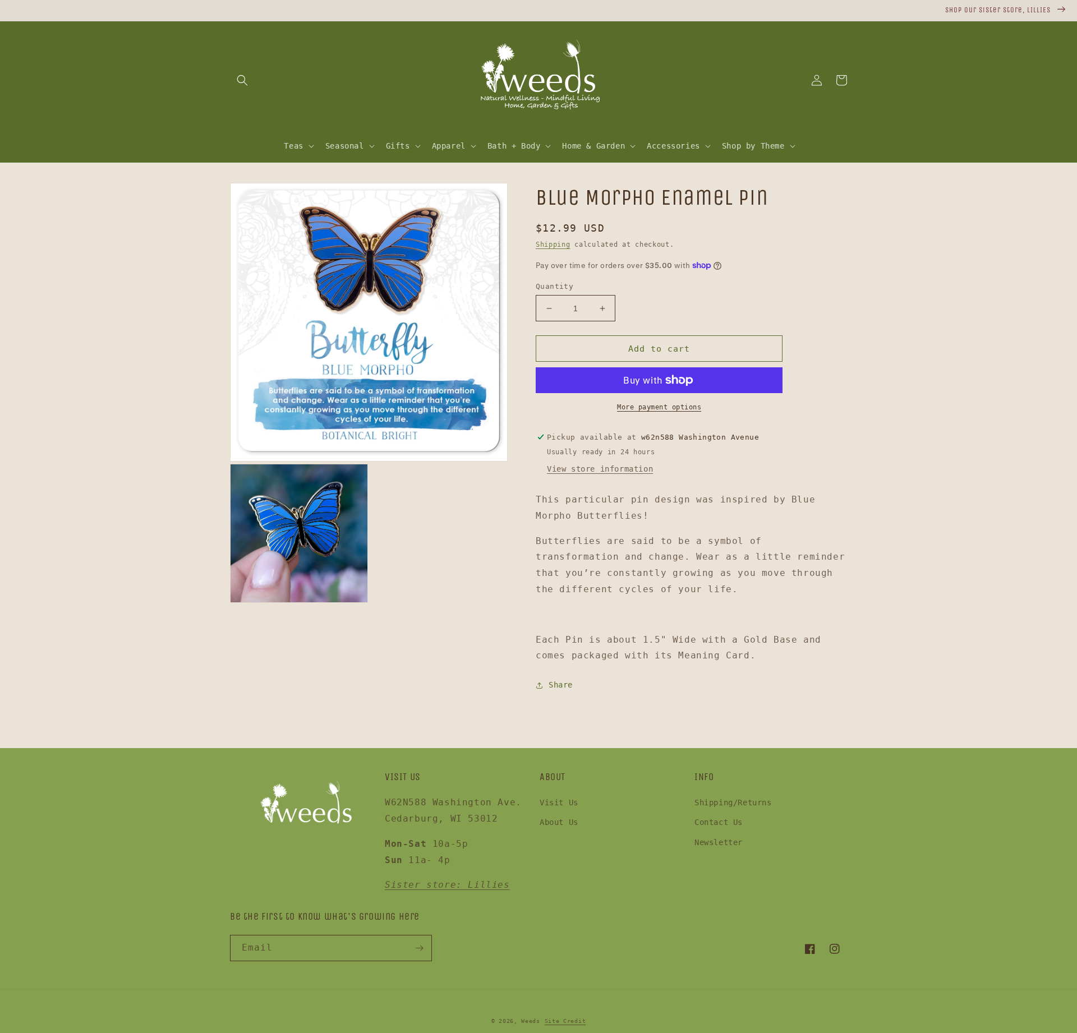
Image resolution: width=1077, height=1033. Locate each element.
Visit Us (559, 802)
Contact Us (718, 822)
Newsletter (718, 842)
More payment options (659, 407)
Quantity (554, 286)
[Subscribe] (419, 948)
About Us (559, 822)
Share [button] (561, 684)
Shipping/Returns (733, 802)
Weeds (530, 1021)
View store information (600, 468)
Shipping (553, 244)
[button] (242, 80)
